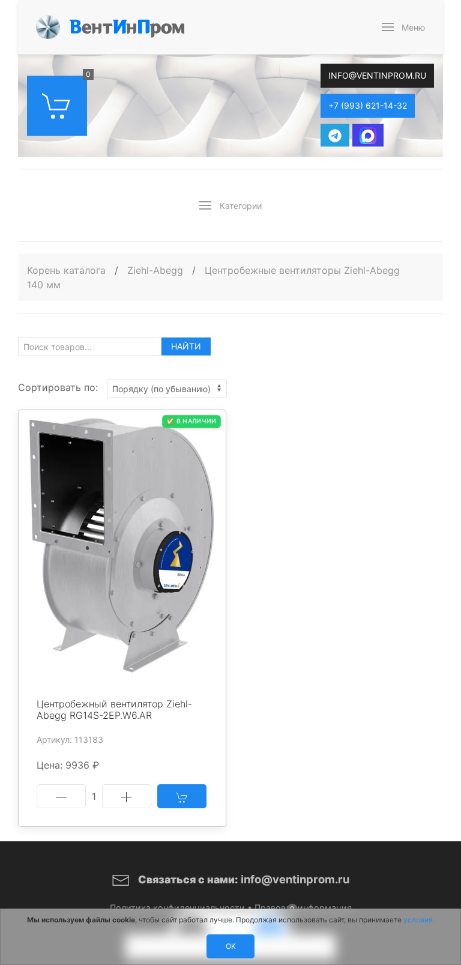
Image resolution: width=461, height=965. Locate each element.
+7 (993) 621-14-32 (367, 105)
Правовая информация (303, 908)
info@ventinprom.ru (377, 75)
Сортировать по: (58, 387)
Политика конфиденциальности (177, 908)
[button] (404, 27)
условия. (419, 919)
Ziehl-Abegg (156, 270)
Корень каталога (66, 270)
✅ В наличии (191, 421)
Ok (231, 946)
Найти (186, 346)
